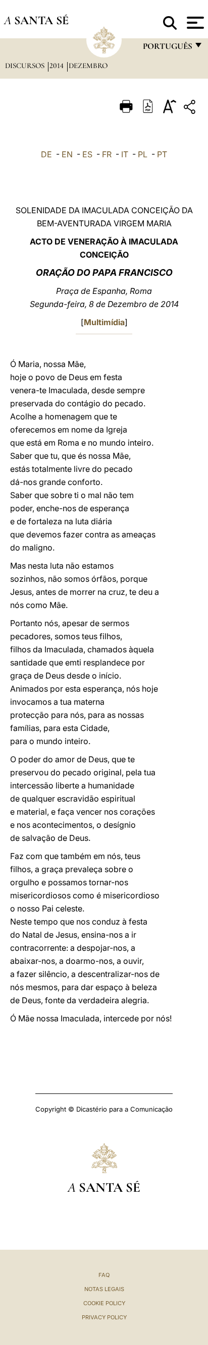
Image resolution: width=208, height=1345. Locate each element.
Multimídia (104, 322)
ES (87, 154)
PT (162, 154)
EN (67, 154)
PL (142, 154)
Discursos (25, 65)
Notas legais (104, 1289)
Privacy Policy (104, 1317)
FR (107, 154)
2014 (57, 65)
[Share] (191, 108)
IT (124, 154)
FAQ (104, 1274)
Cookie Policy (104, 1303)
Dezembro (88, 65)
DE (46, 154)
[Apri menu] (194, 22)
